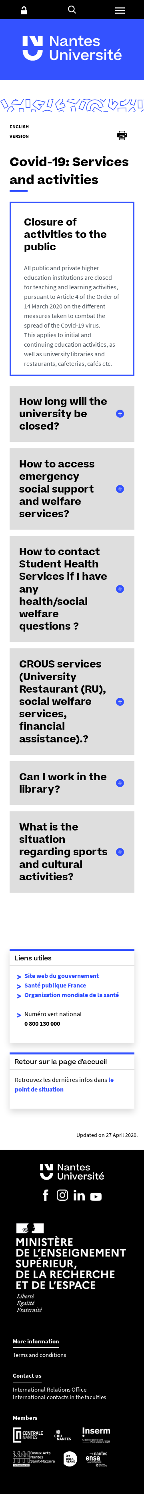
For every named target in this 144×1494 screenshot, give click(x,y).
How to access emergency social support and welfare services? (57, 489)
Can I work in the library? (63, 783)
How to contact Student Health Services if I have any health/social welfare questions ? (63, 589)
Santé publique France (55, 985)
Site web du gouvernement (61, 976)
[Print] (122, 135)
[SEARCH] (72, 9)
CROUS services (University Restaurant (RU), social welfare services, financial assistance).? (62, 701)
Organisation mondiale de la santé (71, 995)
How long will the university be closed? (63, 413)
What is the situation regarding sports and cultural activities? (63, 852)
